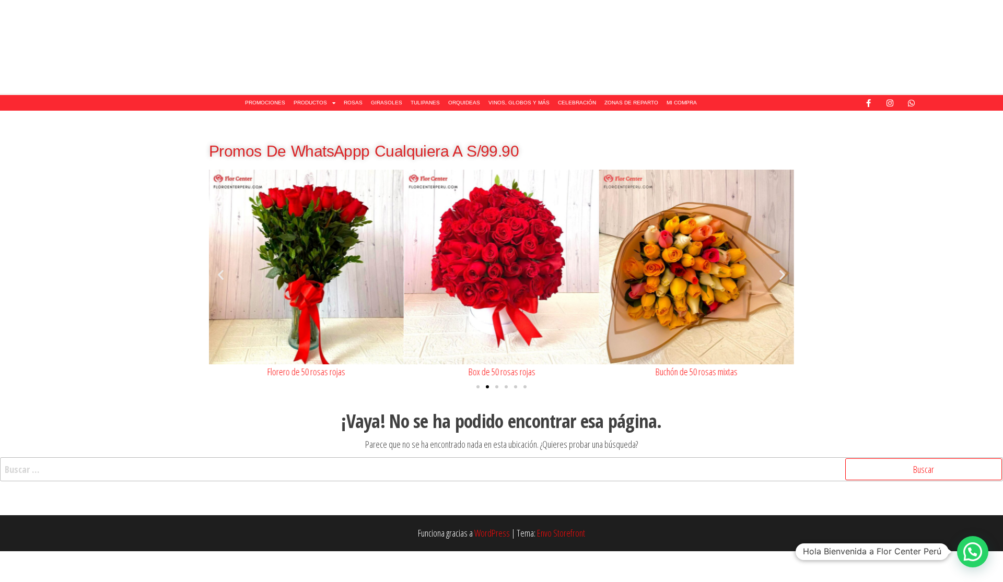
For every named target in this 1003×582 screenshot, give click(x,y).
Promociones (265, 102)
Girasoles (386, 102)
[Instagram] (890, 103)
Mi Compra (682, 102)
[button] (220, 274)
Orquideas (464, 102)
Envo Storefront (561, 533)
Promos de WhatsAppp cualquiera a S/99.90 (364, 151)
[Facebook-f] (869, 103)
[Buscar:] (501, 469)
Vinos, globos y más (519, 102)
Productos (310, 102)
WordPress (492, 533)
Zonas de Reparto (631, 102)
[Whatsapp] (911, 103)
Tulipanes (425, 102)
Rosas (353, 102)
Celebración (577, 102)
